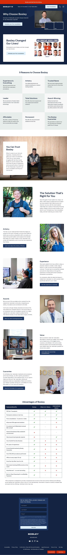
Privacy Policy (38, 524)
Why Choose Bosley (15, 13)
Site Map (61, 547)
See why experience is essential (49, 284)
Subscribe (33, 527)
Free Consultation (51, 6)
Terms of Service (25, 524)
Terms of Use (54, 547)
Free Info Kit (51, 552)
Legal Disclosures (45, 547)
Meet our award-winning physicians (13, 318)
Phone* (23, 514)
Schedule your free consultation (13, 24)
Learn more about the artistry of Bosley (15, 245)
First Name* (24, 505)
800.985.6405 (33, 537)
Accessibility (7, 547)
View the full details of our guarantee (14, 388)
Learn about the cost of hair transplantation (48, 352)
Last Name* (24, 509)
